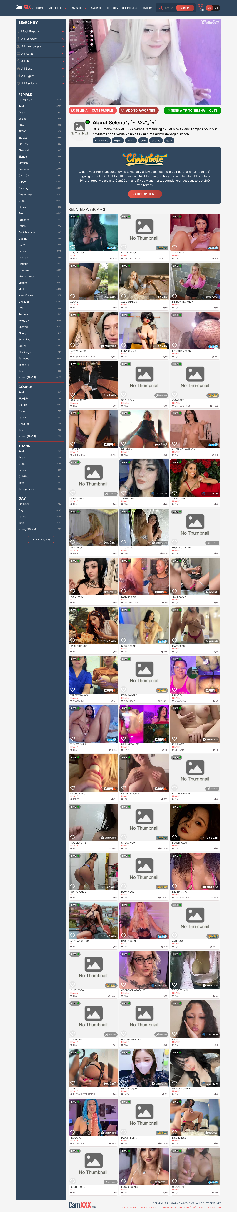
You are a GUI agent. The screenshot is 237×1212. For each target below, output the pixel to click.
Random (146, 7)
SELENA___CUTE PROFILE (94, 110)
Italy (126, 750)
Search (185, 7)
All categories (41, 539)
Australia (129, 701)
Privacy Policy (150, 1207)
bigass (118, 140)
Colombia (78, 701)
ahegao (156, 140)
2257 (201, 1207)
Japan (127, 1094)
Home (40, 7)
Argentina (79, 455)
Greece (77, 553)
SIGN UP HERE (144, 194)
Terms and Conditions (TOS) (178, 1207)
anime (131, 140)
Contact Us (214, 1207)
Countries (129, 7)
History (112, 7)
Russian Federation (84, 356)
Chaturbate (101, 140)
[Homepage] (25, 8)
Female (74, 255)
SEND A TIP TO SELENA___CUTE (194, 110)
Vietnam (179, 750)
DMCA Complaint (127, 1207)
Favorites (96, 7)
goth (169, 140)
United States (132, 258)
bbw (143, 140)
